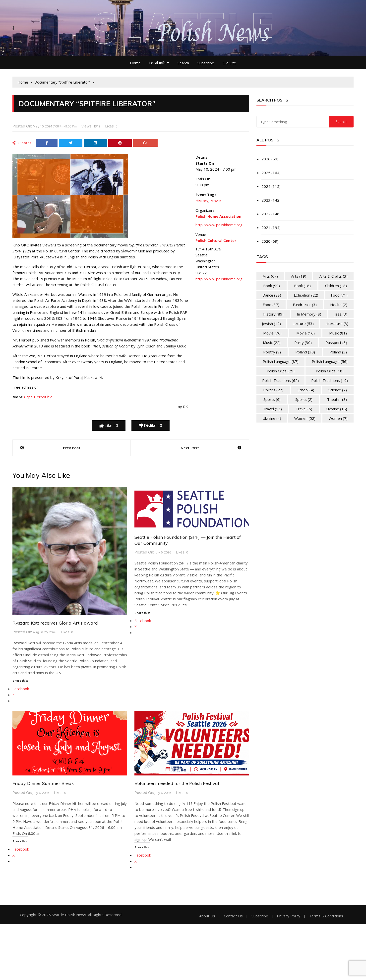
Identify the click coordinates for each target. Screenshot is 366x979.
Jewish (271, 323)
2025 (265, 172)
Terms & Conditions (326, 916)
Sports (272, 399)
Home (135, 62)
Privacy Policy (288, 916)
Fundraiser (305, 304)
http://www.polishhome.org (219, 224)
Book (271, 285)
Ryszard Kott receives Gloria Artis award (55, 623)
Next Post (190, 447)
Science (337, 389)
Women (304, 418)
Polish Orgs (281, 370)
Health (338, 304)
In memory (309, 314)
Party (303, 342)
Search (183, 62)
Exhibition (306, 295)
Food (339, 295)
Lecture (303, 323)
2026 (265, 158)
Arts (270, 276)
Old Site (229, 62)
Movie (215, 200)
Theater (337, 399)
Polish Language (281, 361)
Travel (272, 408)
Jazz (341, 314)
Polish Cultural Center (215, 240)
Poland (305, 351)
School (306, 389)
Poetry (272, 351)
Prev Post (71, 447)
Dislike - (152, 425)
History (201, 200)
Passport (336, 342)
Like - (111, 425)
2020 (265, 241)
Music (338, 332)
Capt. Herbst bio (38, 396)
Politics (273, 389)
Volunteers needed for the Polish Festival (176, 783)
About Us (207, 916)
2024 (265, 186)
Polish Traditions (280, 380)
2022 (265, 213)
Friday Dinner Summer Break (43, 783)
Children (336, 285)
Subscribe (205, 62)
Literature (336, 323)
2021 (265, 227)
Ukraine (336, 408)
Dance (271, 295)
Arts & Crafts (333, 276)
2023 (265, 200)
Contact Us (233, 916)
